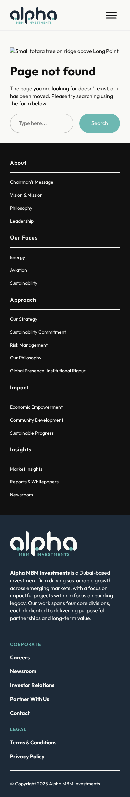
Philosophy (21, 208)
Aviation (18, 270)
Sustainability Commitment (38, 332)
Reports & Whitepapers (34, 482)
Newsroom (21, 495)
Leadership (22, 221)
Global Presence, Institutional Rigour (48, 371)
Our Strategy (23, 319)
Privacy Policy (27, 756)
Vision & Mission (26, 195)
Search (99, 123)
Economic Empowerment (36, 407)
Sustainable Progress (32, 433)
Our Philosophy (25, 358)
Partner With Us (29, 699)
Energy (17, 257)
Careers (20, 657)
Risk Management (29, 345)
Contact (20, 713)
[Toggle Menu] (111, 15)
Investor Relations (32, 685)
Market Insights (26, 469)
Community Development (36, 420)
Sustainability (23, 283)
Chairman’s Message (31, 182)
